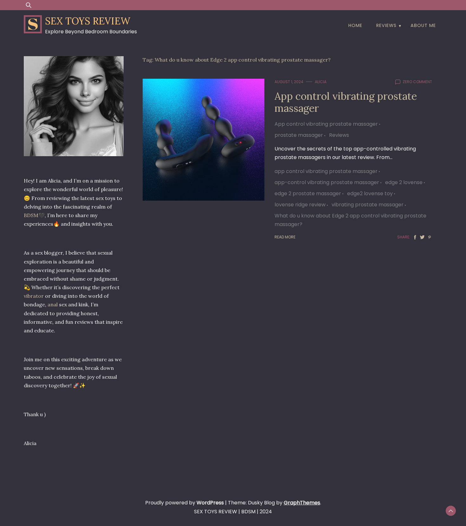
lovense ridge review (300, 204)
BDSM (31, 215)
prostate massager (299, 135)
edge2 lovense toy (370, 193)
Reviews (386, 25)
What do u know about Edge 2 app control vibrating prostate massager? (350, 220)
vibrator (34, 296)
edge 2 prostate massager (308, 193)
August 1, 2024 (289, 81)
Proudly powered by (184, 502)
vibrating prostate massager (368, 204)
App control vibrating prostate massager (346, 102)
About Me (423, 25)
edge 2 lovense (404, 182)
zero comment (417, 81)
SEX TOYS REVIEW (87, 21)
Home (355, 25)
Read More (285, 237)
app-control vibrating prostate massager (327, 182)
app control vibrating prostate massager (326, 171)
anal (53, 304)
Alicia (321, 81)
